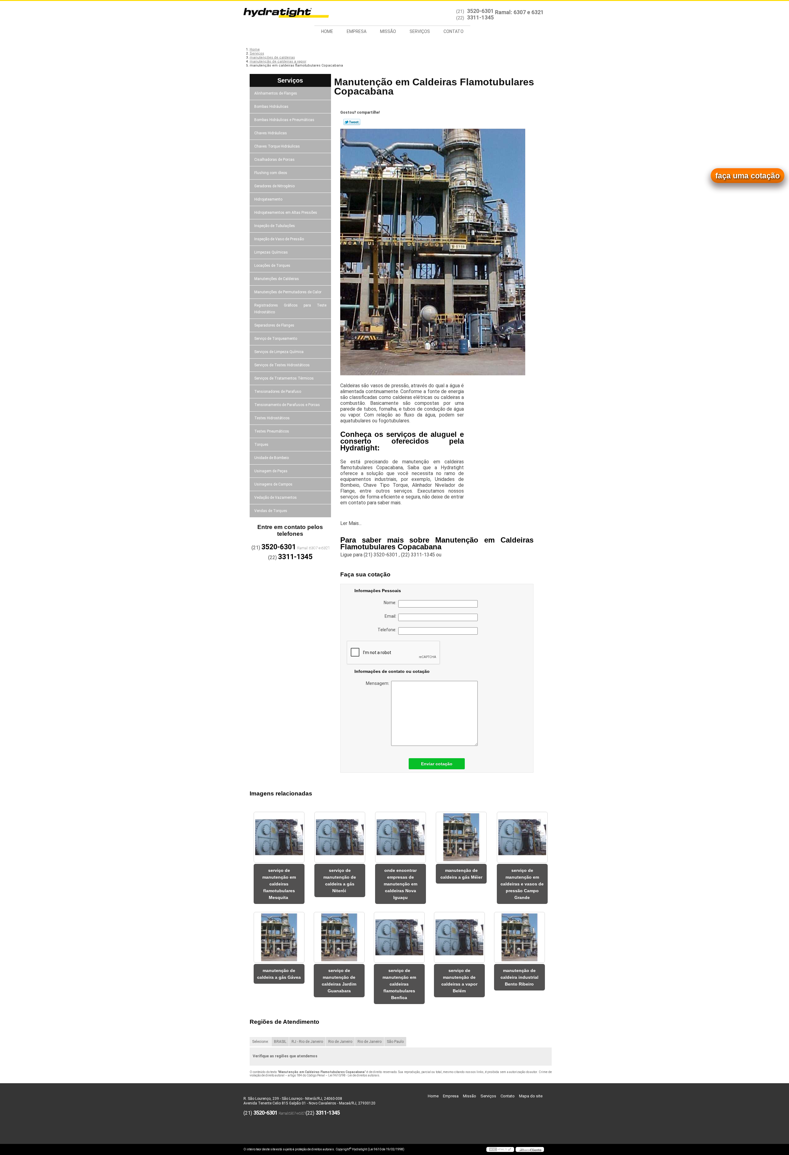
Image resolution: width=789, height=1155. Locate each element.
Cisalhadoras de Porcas (274, 159)
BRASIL (280, 1041)
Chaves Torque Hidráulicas (277, 146)
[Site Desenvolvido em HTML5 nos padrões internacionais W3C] (500, 1149)
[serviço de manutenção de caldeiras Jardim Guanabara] (339, 937)
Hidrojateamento (268, 199)
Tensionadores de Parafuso (277, 391)
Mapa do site (530, 1096)
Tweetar (351, 122)
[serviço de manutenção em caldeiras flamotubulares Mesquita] (279, 837)
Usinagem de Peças (271, 471)
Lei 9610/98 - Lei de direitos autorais (353, 1075)
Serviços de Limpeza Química (279, 352)
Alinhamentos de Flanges (275, 93)
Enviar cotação (436, 763)
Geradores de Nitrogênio (274, 186)
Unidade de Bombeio (271, 458)
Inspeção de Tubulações (274, 226)
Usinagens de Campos (273, 484)
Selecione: (260, 1041)
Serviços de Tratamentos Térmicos (284, 378)
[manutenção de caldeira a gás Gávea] (279, 937)
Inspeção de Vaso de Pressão (279, 239)
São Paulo (395, 1041)
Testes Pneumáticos (271, 431)
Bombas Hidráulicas (271, 106)
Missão (388, 31)
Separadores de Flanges (274, 325)
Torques (261, 444)
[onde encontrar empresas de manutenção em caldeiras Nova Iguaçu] (400, 837)
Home (327, 31)
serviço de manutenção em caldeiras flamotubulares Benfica (399, 984)
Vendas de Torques (270, 511)
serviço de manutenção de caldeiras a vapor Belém (459, 980)
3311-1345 (480, 17)
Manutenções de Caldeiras (276, 279)
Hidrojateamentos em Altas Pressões (285, 212)
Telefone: (388, 629)
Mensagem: (378, 683)
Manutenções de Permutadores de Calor (287, 292)
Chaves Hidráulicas (270, 133)
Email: (391, 616)
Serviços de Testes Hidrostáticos (282, 365)
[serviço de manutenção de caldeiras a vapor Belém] (459, 937)
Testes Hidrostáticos (272, 418)
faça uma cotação (747, 175)
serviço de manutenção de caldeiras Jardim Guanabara (339, 980)
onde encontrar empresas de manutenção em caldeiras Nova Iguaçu (400, 884)
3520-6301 (480, 11)
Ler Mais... (351, 523)
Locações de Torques (272, 265)
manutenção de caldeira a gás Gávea (279, 974)
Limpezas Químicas (271, 252)
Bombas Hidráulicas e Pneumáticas (284, 120)
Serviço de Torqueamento (275, 338)
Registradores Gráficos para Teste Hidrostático (290, 308)
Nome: (391, 602)
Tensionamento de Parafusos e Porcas (287, 405)
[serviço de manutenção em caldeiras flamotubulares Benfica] (399, 937)
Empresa (356, 31)
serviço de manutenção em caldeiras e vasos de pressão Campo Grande (522, 884)
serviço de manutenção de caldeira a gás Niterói (339, 880)
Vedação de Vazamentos (275, 497)
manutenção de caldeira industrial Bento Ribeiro (519, 977)
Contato (454, 31)
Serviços (420, 31)
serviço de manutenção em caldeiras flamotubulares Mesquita (279, 884)
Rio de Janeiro (340, 1041)
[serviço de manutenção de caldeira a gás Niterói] (339, 837)
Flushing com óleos (270, 173)
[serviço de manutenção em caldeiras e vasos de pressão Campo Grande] (522, 837)
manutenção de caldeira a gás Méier (461, 874)
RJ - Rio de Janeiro (307, 1041)
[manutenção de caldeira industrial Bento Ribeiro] (519, 937)
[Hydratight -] (278, 13)
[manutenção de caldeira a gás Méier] (461, 837)
